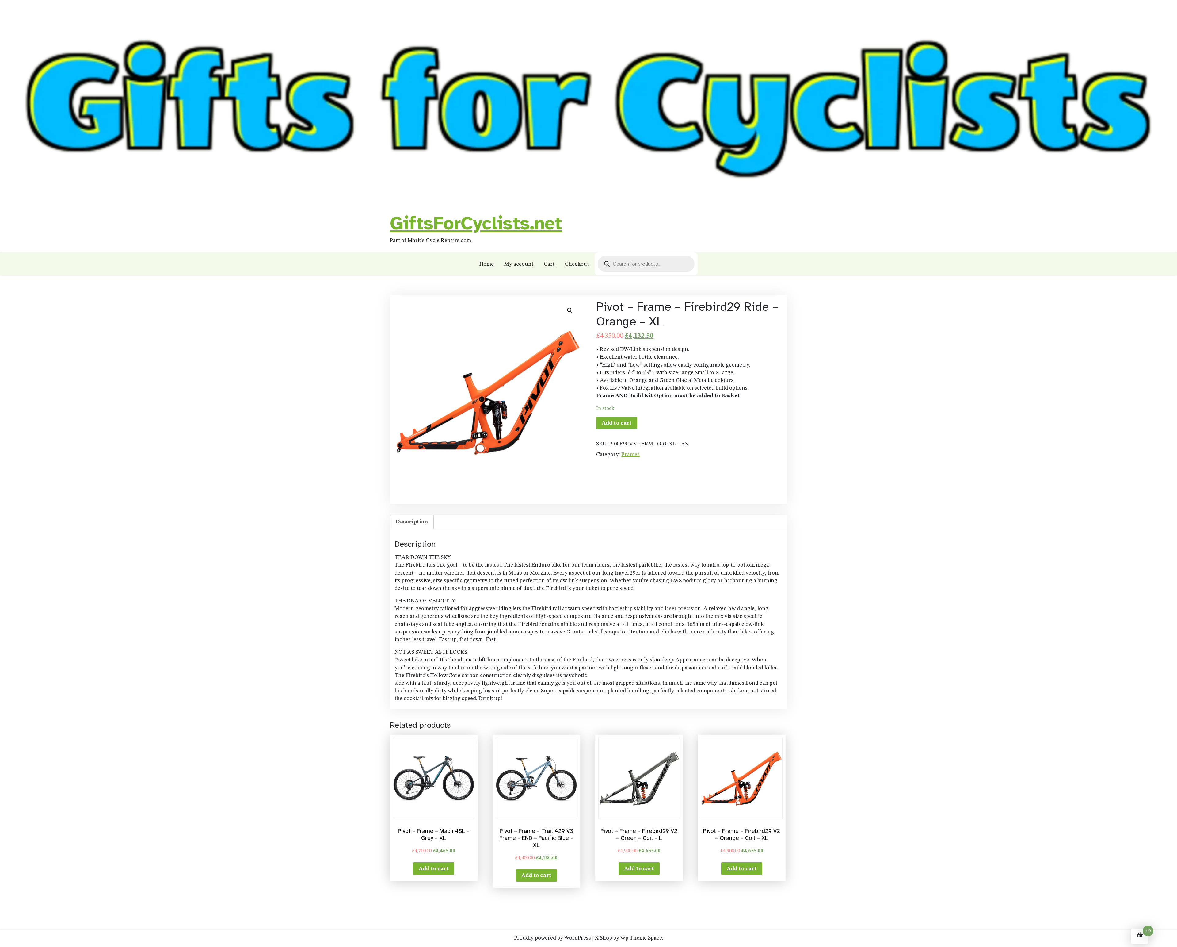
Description (412, 522)
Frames (630, 454)
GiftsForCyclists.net (476, 223)
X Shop (603, 938)
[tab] (412, 522)
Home (486, 264)
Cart (549, 264)
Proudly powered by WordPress (552, 938)
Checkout (577, 264)
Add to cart (617, 423)
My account (518, 264)
